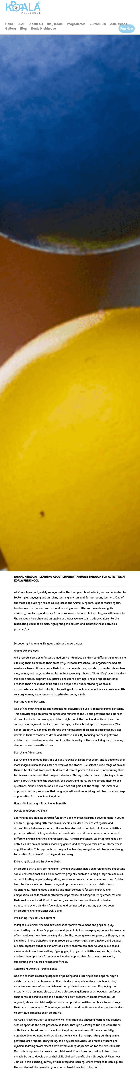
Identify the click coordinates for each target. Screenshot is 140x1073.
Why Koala (55, 24)
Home (9, 24)
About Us (36, 24)
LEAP (21, 24)
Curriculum (98, 24)
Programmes (76, 24)
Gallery (10, 28)
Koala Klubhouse (43, 28)
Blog (23, 28)
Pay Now (126, 28)
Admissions (118, 24)
